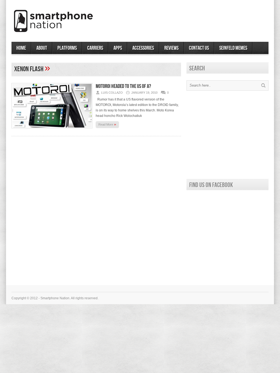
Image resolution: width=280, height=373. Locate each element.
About (41, 48)
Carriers (95, 48)
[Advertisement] (205, 19)
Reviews (171, 48)
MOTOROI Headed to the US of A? (123, 86)
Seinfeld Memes (233, 48)
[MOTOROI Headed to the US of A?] (51, 130)
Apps (117, 48)
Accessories (143, 48)
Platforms (67, 48)
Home (21, 48)
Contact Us (199, 48)
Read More (107, 124)
